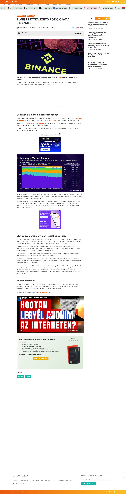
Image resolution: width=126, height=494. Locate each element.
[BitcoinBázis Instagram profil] (110, 2)
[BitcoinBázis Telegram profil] (118, 2)
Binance (20, 376)
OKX (50, 120)
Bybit (60, 77)
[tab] (91, 18)
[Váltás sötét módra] (124, 2)
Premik (100, 68)
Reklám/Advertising (63, 480)
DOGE (98, 8)
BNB (7, 8)
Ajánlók (47, 5)
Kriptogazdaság (21, 15)
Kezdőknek (29, 5)
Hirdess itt (59, 106)
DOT (82, 8)
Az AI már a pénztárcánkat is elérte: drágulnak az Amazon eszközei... (98, 24)
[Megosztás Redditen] (26, 33)
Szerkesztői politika (35, 480)
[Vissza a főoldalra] (9, 1)
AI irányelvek (48, 480)
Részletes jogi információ (45, 292)
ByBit (28, 376)
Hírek (8, 5)
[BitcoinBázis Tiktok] (121, 2)
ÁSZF (42, 480)
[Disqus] (63, 412)
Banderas (100, 28)
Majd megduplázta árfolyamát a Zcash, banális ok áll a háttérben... (99, 55)
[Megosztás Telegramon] (22, 33)
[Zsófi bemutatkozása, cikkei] (18, 27)
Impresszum (16, 480)
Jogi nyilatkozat (24, 480)
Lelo (99, 49)
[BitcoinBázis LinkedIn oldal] (116, 2)
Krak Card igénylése (40, 358)
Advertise (68, 5)
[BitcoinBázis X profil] (107, 2)
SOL (23, 8)
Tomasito (100, 39)
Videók (54, 5)
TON (67, 8)
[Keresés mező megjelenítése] (123, 5)
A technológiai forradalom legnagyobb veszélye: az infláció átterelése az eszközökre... (97, 34)
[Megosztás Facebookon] (19, 33)
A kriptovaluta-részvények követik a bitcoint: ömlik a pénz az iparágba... (99, 45)
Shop (60, 5)
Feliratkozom (88, 483)
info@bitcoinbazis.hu (21, 483)
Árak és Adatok (18, 5)
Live (3, 5)
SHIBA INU (114, 8)
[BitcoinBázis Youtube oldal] (113, 2)
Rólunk (54, 480)
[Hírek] (78, 27)
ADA (52, 8)
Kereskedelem (30, 15)
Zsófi (20, 27)
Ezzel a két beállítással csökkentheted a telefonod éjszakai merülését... (97, 64)
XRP (38, 8)
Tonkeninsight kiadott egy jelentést (36, 123)
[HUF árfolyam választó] (123, 8)
